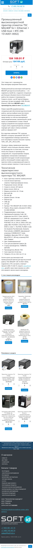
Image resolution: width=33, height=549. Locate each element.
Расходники (5, 475)
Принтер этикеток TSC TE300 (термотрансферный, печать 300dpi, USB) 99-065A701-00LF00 (8, 377)
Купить (16, 73)
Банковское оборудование (10, 491)
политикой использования (7, 547)
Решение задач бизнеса (9, 483)
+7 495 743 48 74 (8, 530)
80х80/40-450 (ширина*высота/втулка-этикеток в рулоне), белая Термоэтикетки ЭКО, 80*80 (24, 333)
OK (30, 546)
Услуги (4, 481)
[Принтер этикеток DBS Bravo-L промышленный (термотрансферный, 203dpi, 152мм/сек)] (25, 402)
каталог (5, 10)
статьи (16, 10)
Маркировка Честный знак (10, 477)
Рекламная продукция (8, 493)
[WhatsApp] (21, 77)
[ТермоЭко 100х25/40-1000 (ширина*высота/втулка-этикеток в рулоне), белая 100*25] (25, 286)
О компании (5, 462)
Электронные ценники (9, 495)
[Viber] (19, 77)
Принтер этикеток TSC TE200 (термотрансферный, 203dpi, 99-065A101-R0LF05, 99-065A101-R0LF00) (24, 377)
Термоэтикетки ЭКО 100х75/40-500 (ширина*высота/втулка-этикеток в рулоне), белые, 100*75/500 (8, 299)
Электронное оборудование (10, 473)
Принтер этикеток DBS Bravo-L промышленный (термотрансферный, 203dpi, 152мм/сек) (24, 414)
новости (10, 10)
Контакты (5, 464)
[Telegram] (16, 77)
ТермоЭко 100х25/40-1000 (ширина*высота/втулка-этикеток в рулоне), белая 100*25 (24, 299)
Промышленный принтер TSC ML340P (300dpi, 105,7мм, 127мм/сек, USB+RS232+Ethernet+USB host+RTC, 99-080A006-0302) (9, 334)
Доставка (4, 460)
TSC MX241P (25, 105)
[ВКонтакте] (12, 77)
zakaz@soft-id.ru (8, 533)
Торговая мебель (7, 479)
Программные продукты (9, 485)
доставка (21, 10)
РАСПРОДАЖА (5, 471)
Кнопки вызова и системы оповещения (14, 489)
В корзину (8, 308)
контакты (27, 10)
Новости (4, 458)
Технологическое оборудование (12, 487)
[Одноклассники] (14, 77)
